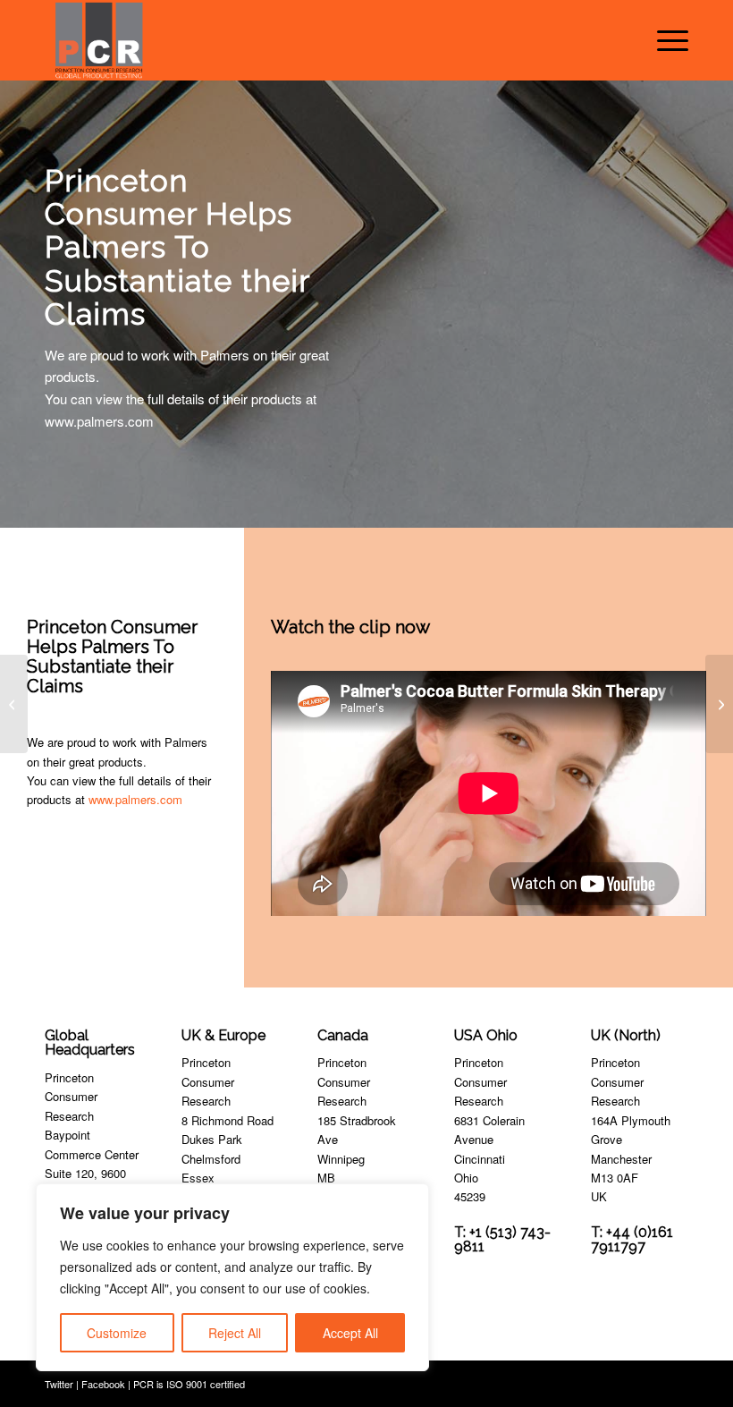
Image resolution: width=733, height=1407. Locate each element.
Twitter (59, 1384)
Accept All (350, 1333)
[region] (232, 1277)
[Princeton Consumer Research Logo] (99, 40)
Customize (117, 1333)
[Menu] (663, 40)
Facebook (103, 1384)
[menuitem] (663, 40)
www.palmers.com (135, 799)
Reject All (234, 1333)
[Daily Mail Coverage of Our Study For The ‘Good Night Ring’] (14, 704)
